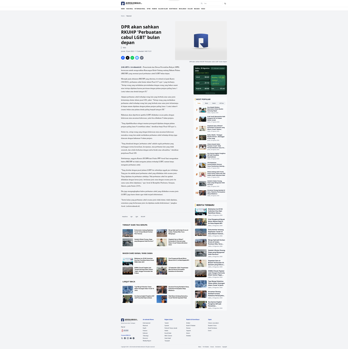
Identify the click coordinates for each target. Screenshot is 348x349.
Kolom (188, 333)
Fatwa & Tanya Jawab (171, 328)
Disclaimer (218, 346)
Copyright (224, 346)
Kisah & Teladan (190, 325)
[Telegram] (133, 338)
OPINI (149, 9)
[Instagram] (128, 338)
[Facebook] (125, 338)
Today (198, 103)
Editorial (145, 333)
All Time (221, 103)
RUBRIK (154, 9)
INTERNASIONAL (139, 9)
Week (206, 103)
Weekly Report (147, 340)
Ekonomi (145, 338)
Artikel (188, 323)
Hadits (166, 330)
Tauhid (166, 323)
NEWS (123, 9)
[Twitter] (122, 338)
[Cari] (202, 3)
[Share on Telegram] (137, 58)
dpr (131, 216)
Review (188, 328)
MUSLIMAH (182, 9)
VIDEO (203, 9)
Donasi (212, 346)
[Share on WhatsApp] (132, 58)
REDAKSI (197, 9)
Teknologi (145, 335)
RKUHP (143, 216)
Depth (144, 328)
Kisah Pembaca (212, 328)
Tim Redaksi (206, 346)
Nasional (145, 325)
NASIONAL (129, 9)
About (199, 346)
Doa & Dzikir (168, 333)
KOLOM (190, 9)
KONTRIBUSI (173, 9)
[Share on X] (127, 58)
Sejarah (188, 330)
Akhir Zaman (168, 335)
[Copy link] (142, 58)
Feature (145, 330)
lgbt (137, 216)
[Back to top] (344, 345)
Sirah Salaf (168, 338)
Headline (125, 216)
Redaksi (188, 335)
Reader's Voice (212, 325)
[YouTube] (131, 338)
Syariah (167, 325)
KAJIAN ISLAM (163, 9)
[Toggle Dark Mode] (225, 3)
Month (214, 103)
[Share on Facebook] (123, 58)
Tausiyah (167, 340)
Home (123, 16)
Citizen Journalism (213, 323)
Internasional (146, 323)
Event (209, 330)
